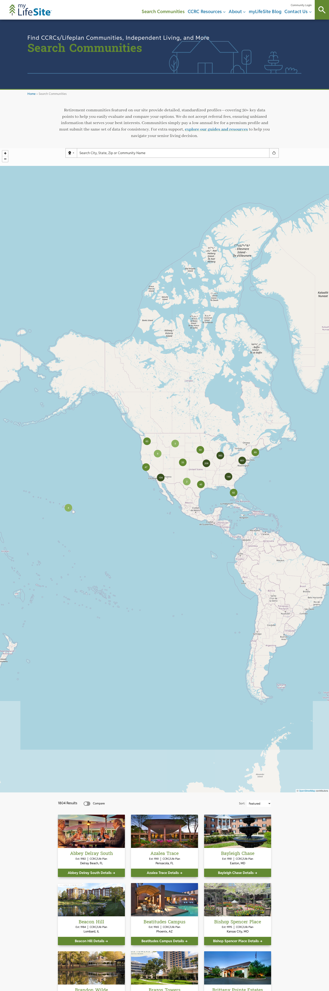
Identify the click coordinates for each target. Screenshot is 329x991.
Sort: (242, 803)
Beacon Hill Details (89, 941)
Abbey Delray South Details (90, 873)
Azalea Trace (164, 853)
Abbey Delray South (91, 853)
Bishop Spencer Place (237, 922)
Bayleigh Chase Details (236, 873)
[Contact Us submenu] (310, 11)
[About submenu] (244, 11)
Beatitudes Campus (164, 922)
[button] (68, 508)
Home (31, 94)
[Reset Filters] (274, 153)
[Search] (322, 10)
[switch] (87, 804)
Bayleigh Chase (237, 853)
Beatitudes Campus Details (162, 941)
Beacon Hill (91, 922)
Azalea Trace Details (163, 873)
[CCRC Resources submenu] (224, 11)
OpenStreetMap (307, 790)
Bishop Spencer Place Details (236, 941)
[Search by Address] (71, 153)
